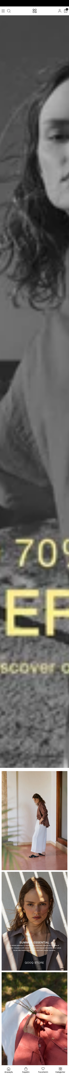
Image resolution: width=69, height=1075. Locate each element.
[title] (34, 820)
